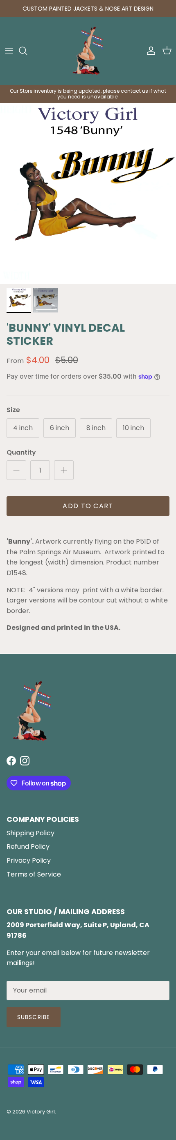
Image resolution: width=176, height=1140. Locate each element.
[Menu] (9, 51)
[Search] (27, 51)
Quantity (21, 452)
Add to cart (88, 506)
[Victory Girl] (88, 50)
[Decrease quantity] (16, 470)
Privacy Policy (29, 860)
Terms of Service (34, 874)
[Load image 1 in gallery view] (88, 193)
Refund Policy (28, 846)
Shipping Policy (30, 833)
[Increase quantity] (64, 470)
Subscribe (33, 1017)
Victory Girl (41, 1111)
